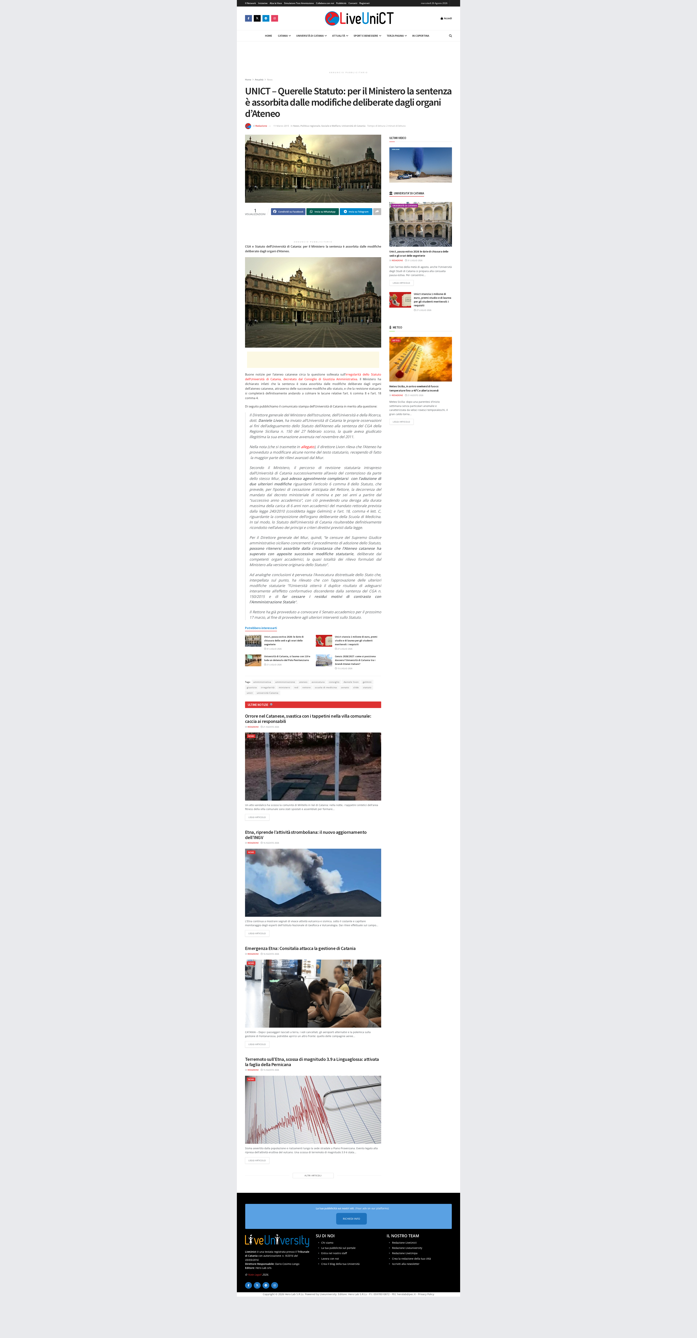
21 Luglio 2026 (274, 664)
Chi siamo (327, 1242)
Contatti (352, 3)
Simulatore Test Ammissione (299, 3)
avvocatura (318, 682)
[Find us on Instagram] (274, 18)
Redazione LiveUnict (404, 1242)
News (270, 79)
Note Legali (255, 1274)
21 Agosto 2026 (271, 726)
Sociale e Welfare (331, 125)
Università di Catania (310, 35)
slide (356, 687)
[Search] (450, 35)
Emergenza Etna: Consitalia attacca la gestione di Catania (300, 948)
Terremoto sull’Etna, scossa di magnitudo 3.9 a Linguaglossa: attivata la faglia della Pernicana (312, 1061)
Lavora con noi (330, 1258)
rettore (306, 687)
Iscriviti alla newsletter (405, 1264)
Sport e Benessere (366, 35)
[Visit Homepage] (359, 18)
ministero (284, 687)
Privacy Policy (426, 1294)
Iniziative (263, 3)
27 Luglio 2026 (344, 648)
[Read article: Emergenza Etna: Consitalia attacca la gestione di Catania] (313, 994)
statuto (367, 687)
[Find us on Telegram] (265, 18)
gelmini (367, 682)
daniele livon (351, 682)
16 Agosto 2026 (271, 842)
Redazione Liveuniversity (407, 1248)
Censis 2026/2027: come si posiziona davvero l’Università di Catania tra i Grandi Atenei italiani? (355, 660)
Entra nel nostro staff (334, 1253)
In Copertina (420, 35)
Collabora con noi (325, 3)
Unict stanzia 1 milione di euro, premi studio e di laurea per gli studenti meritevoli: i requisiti (356, 640)
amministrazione (285, 682)
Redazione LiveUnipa (404, 1253)
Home (268, 35)
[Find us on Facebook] (248, 18)
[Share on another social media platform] (377, 211)
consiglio (334, 682)
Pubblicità (341, 3)
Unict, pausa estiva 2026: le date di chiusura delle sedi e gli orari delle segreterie (284, 640)
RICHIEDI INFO (351, 1218)
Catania (283, 35)
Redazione (261, 125)
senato (345, 687)
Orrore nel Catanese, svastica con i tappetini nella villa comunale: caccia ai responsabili (308, 718)
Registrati (364, 3)
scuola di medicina (326, 687)
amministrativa (262, 682)
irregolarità (268, 687)
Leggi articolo (258, 817)
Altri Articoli (313, 1175)
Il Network (250, 3)
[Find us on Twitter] (257, 18)
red (296, 687)
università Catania (267, 692)
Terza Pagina (395, 35)
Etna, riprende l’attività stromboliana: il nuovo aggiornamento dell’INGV (306, 834)
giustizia (252, 687)
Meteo (396, 340)
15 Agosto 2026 (271, 1069)
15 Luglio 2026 (344, 668)
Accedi (447, 18)
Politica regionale (310, 125)
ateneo (303, 682)
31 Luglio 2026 (274, 648)
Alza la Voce (276, 3)
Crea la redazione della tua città (411, 1258)
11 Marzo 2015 (281, 125)
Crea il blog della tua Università (340, 1264)
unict (250, 692)
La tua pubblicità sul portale (338, 1248)
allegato (307, 446)
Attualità (338, 35)
